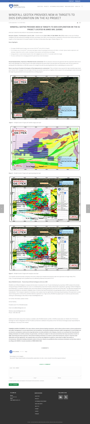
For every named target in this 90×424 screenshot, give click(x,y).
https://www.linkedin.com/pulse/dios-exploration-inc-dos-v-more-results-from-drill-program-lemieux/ (40, 358)
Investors (40, 6)
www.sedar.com (61, 319)
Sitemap (36, 408)
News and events (69, 6)
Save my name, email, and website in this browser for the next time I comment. (27, 380)
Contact (37, 411)
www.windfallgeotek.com (19, 311)
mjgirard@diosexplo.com (15, 400)
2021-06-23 (22, 22)
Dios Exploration (13, 22)
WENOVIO (51, 422)
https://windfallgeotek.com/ (36, 295)
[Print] (77, 23)
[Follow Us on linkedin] (61, 397)
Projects (46, 6)
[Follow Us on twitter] (66, 397)
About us (77, 6)
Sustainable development (57, 6)
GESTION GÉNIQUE (58, 422)
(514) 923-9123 (13, 397)
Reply (26, 351)
